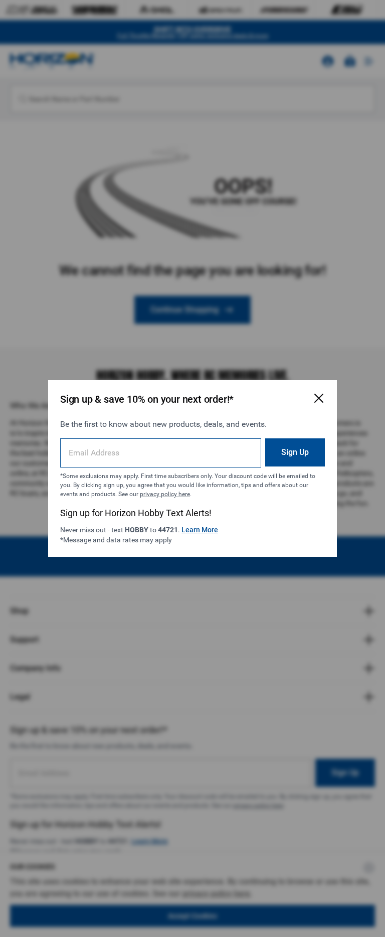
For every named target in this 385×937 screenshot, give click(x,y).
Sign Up (295, 452)
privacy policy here (165, 494)
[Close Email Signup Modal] (319, 398)
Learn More (199, 530)
